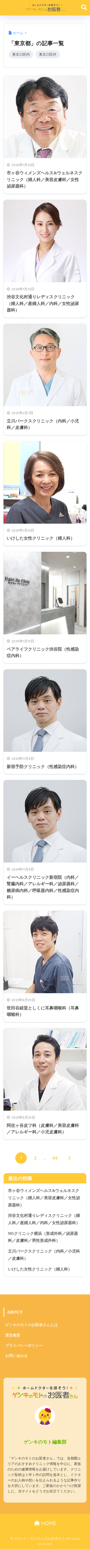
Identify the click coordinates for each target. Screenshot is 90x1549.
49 (55, 1158)
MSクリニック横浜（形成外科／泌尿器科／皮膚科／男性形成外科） (43, 1237)
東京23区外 (47, 54)
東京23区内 (21, 54)
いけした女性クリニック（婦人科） (40, 1269)
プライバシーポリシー (24, 1346)
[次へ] (69, 1158)
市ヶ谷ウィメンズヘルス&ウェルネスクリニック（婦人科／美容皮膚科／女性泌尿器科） (44, 1197)
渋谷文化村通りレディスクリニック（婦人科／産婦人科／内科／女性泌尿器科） (44, 1219)
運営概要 (12, 1335)
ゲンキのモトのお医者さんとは (31, 1325)
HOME (48, 1523)
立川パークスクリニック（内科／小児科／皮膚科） (44, 1254)
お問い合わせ (16, 1356)
